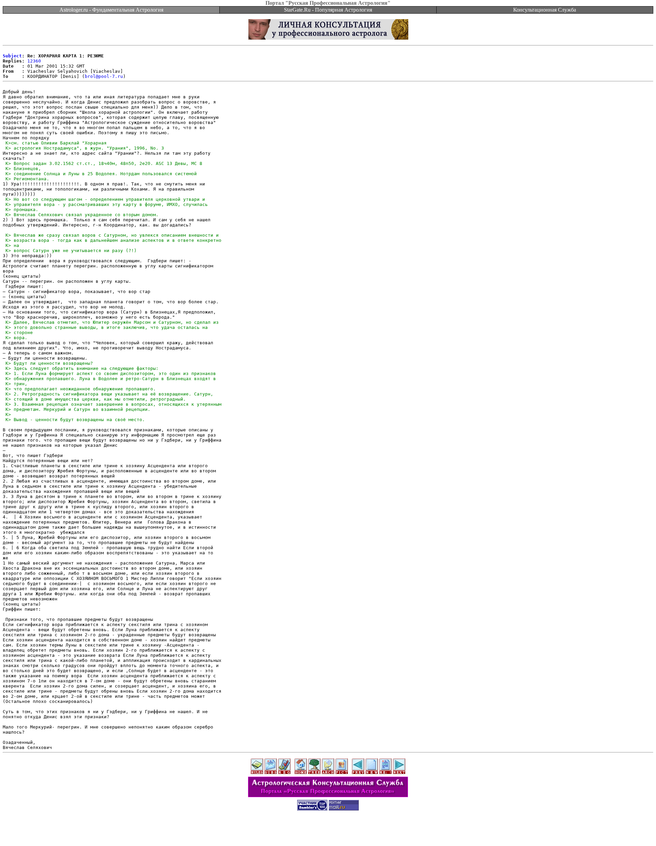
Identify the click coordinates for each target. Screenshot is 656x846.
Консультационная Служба (544, 10)
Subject (12, 55)
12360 (34, 61)
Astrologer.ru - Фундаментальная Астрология (111, 10)
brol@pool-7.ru (104, 76)
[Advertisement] (328, 830)
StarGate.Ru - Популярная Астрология (328, 10)
